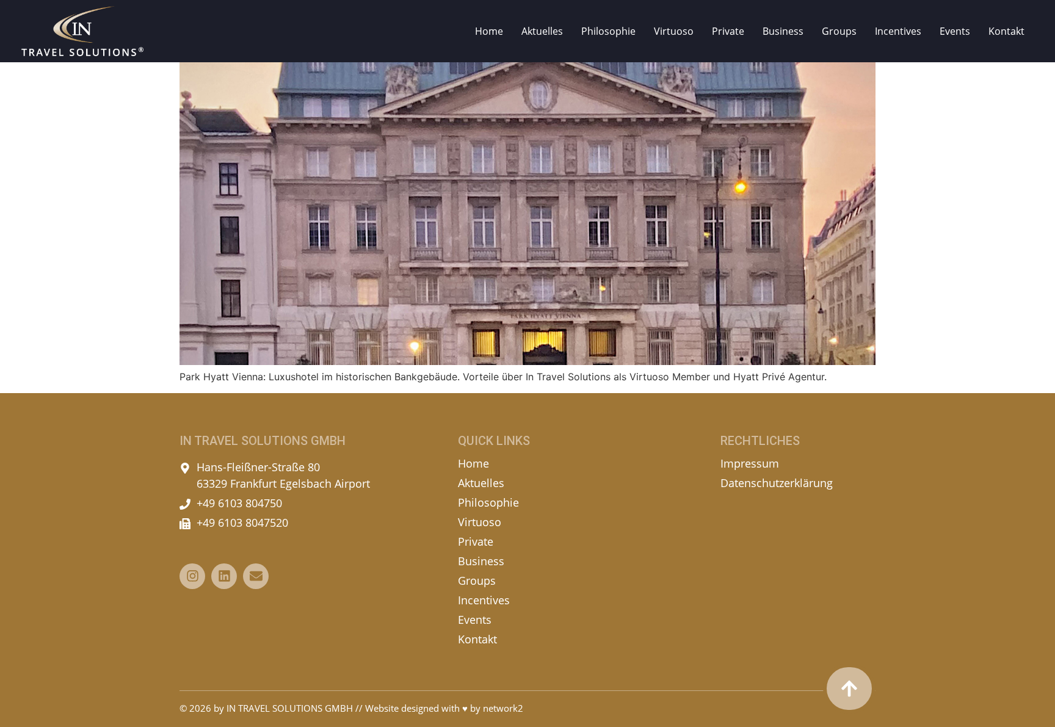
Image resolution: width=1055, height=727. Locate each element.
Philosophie (608, 31)
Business (783, 31)
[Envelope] (256, 576)
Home (489, 31)
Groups (839, 31)
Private (728, 31)
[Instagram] (192, 576)
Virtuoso (674, 31)
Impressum (749, 463)
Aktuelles (542, 31)
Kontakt (1006, 31)
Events (955, 31)
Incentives (898, 31)
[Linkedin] (224, 576)
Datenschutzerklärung (776, 483)
